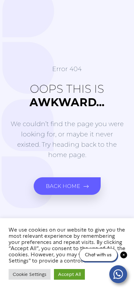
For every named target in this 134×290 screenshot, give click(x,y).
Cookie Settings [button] (29, 274)
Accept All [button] (69, 274)
